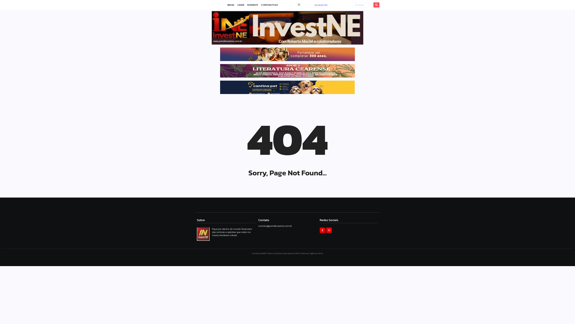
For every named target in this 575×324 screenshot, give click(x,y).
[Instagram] (329, 230)
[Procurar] (376, 5)
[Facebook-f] (322, 230)
